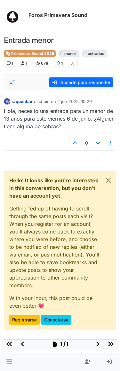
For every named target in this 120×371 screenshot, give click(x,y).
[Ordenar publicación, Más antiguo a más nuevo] (12, 82)
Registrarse (24, 319)
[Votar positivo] (75, 143)
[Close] (108, 180)
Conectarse (56, 319)
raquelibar (22, 101)
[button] (9, 362)
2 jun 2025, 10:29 (74, 101)
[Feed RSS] (73, 63)
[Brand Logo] (14, 15)
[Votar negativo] (98, 143)
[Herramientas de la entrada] (110, 143)
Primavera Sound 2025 (32, 53)
